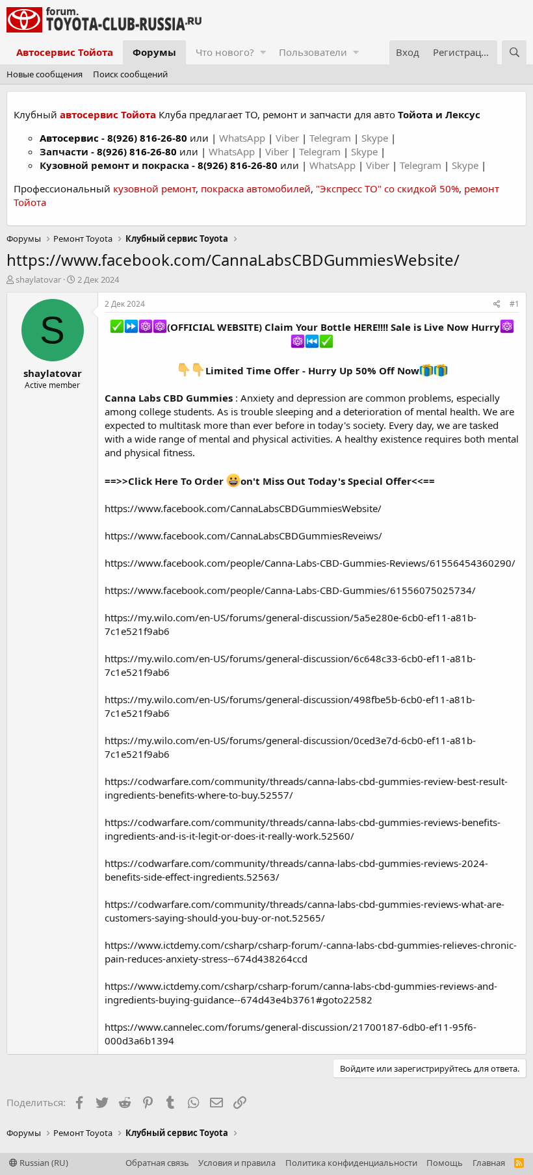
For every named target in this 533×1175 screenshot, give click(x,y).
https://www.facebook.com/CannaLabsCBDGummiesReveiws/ (243, 535)
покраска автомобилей (256, 188)
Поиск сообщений (130, 74)
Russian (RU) (43, 1163)
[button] (263, 52)
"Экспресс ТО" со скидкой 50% (387, 188)
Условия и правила (237, 1163)
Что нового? (225, 51)
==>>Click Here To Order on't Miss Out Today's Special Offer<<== (270, 480)
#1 (514, 303)
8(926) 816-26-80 (147, 137)
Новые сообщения (44, 74)
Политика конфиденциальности (351, 1163)
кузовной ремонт (154, 188)
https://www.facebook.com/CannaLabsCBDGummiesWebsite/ (243, 508)
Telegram (331, 137)
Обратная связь (157, 1163)
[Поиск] (514, 52)
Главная (489, 1163)
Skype (376, 137)
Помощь (444, 1163)
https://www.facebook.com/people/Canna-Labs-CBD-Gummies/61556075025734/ (290, 590)
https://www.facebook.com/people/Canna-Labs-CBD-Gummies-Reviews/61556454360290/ (310, 562)
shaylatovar (38, 279)
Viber (287, 137)
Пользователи (313, 51)
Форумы (154, 51)
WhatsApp (243, 137)
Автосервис (69, 137)
